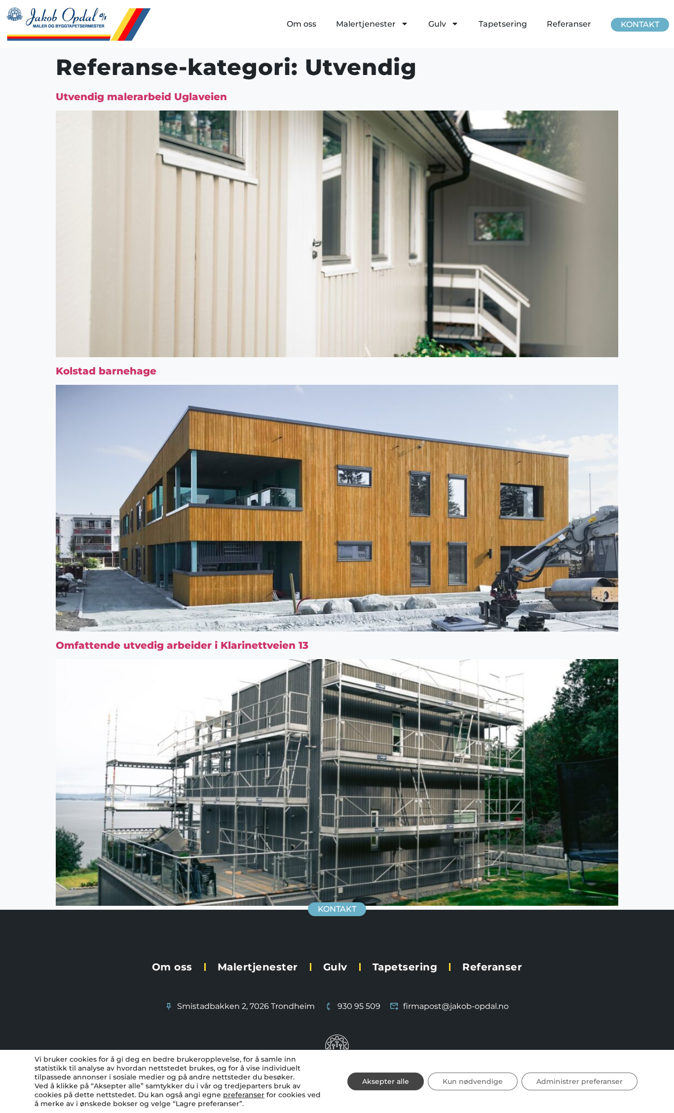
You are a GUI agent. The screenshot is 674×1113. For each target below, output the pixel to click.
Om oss (301, 24)
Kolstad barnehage (106, 371)
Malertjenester (366, 24)
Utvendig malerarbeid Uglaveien (141, 97)
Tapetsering (503, 24)
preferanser (243, 1094)
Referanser (569, 24)
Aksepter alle (385, 1081)
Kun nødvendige (473, 1081)
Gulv (437, 24)
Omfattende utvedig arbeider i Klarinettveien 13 (182, 645)
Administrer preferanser (579, 1081)
